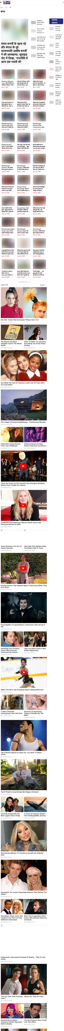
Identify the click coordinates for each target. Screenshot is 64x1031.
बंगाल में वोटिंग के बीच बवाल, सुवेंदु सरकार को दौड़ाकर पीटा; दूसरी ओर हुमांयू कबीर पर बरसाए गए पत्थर (8, 210)
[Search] (63, 2)
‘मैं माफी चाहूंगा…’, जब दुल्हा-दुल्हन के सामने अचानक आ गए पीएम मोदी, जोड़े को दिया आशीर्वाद (39, 273)
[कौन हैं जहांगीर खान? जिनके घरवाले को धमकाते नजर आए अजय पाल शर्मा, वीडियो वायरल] (39, 142)
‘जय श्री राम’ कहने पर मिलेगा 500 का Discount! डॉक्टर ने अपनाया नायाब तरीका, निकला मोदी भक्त (7, 273)
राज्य (6, 7)
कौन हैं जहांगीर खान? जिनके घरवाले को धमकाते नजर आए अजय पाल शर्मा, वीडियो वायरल (39, 146)
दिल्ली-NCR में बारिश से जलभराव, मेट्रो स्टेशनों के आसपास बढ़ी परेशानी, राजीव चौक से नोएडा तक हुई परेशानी (58, 85)
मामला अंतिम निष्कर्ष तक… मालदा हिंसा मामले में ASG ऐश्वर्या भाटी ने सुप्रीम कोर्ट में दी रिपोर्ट (23, 273)
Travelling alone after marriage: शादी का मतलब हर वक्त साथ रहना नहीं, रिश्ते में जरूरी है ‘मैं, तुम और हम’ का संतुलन (58, 53)
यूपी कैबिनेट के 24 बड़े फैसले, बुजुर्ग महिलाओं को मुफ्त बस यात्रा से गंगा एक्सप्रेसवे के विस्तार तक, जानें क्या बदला (58, 77)
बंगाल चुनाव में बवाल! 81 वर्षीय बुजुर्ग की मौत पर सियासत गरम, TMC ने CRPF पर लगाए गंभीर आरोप (7, 104)
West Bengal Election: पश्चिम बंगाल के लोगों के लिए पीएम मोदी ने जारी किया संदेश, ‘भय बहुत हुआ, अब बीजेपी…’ (23, 167)
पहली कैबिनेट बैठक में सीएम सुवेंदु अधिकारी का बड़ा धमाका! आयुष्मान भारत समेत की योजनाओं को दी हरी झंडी (41, 55)
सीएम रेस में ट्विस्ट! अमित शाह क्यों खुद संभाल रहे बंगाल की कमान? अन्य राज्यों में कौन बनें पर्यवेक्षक (23, 83)
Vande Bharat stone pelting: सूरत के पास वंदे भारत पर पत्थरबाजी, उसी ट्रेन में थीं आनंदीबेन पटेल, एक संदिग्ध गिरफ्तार (58, 45)
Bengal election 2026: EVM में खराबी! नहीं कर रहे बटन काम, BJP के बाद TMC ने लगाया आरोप (7, 146)
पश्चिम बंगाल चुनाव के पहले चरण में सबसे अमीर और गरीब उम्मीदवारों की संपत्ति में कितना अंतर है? (23, 252)
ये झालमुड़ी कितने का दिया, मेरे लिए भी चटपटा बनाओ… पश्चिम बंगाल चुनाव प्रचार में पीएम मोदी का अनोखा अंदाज (8, 252)
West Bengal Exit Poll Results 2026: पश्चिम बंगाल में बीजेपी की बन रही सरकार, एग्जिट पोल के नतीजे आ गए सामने (23, 125)
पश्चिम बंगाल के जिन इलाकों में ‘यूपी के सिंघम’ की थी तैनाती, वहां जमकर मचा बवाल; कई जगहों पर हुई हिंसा (23, 104)
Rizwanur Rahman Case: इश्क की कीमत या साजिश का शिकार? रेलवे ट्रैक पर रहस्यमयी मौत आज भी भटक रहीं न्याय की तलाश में (8, 83)
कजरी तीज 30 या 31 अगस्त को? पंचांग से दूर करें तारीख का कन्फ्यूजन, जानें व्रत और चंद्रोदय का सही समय (58, 29)
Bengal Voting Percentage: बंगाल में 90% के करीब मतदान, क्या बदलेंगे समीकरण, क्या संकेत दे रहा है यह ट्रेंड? (23, 188)
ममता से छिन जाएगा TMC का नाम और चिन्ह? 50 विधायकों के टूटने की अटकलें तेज (41, 39)
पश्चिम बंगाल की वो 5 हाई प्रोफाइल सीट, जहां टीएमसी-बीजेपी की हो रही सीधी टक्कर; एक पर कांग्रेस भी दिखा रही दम (39, 210)
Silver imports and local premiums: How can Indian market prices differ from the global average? (41, 31)
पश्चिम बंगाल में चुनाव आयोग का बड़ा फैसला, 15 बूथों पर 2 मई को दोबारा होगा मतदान (39, 83)
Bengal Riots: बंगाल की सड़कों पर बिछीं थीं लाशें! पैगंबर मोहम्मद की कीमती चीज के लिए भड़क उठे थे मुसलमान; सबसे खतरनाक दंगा (23, 210)
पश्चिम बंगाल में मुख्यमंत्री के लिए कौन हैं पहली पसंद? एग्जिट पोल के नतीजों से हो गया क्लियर (39, 104)
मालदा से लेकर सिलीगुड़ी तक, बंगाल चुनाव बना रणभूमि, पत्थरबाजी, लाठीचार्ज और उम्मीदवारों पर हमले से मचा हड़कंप (39, 188)
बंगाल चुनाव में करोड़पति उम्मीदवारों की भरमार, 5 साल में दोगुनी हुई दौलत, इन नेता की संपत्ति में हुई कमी (39, 252)
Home (1, 7)
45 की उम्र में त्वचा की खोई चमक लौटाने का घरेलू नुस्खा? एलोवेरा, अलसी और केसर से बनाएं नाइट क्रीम (58, 37)
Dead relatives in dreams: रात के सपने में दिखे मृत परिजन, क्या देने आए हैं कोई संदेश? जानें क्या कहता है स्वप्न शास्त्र (58, 62)
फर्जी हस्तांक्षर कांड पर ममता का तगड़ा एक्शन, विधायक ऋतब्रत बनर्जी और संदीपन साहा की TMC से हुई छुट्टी (41, 47)
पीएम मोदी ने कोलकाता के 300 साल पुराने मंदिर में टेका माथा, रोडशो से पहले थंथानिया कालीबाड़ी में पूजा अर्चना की (39, 167)
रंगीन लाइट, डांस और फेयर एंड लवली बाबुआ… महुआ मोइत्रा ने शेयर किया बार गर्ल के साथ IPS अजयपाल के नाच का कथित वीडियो (23, 146)
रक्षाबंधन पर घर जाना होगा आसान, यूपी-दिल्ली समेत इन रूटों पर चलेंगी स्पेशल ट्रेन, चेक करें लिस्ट (58, 102)
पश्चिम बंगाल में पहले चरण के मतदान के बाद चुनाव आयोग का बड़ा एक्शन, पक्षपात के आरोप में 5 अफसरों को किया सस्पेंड (8, 188)
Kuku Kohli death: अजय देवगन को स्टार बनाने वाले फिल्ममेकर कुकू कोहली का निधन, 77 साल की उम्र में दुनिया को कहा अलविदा (58, 69)
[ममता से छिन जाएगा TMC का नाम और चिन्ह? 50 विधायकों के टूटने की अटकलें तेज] (33, 39)
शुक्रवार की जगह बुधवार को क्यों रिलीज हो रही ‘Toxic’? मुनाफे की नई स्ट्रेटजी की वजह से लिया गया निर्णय (58, 94)
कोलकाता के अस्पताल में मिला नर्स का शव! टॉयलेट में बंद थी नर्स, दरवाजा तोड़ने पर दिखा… (41, 22)
